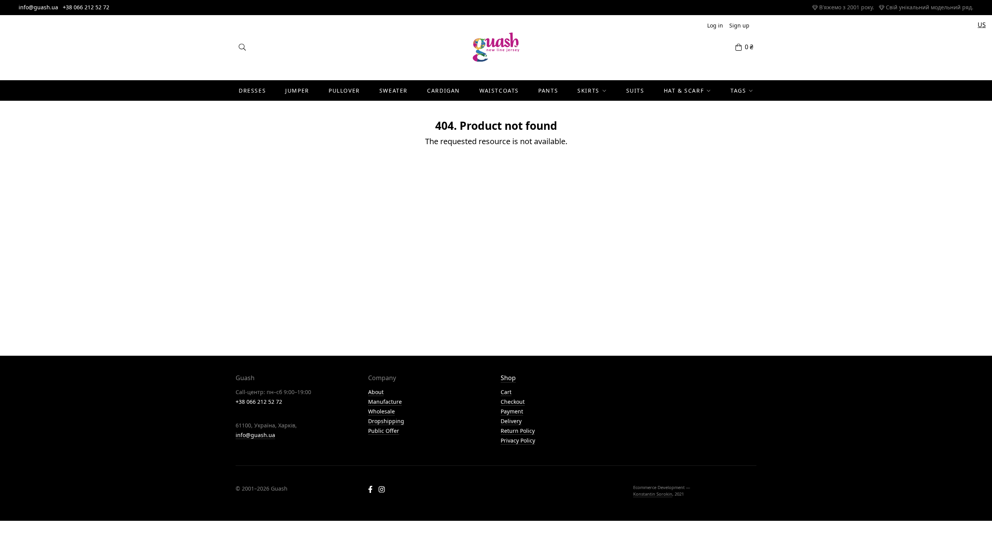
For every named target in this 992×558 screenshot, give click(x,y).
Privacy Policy (518, 440)
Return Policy (518, 430)
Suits (635, 90)
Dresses (252, 90)
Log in (715, 25)
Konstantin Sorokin (652, 494)
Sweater (393, 90)
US (982, 25)
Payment (512, 411)
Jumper (297, 90)
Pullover (344, 90)
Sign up (739, 25)
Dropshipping (386, 421)
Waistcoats (499, 90)
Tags (738, 90)
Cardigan (443, 90)
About (376, 392)
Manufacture (385, 401)
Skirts (588, 90)
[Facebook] (370, 490)
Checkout (513, 401)
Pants (548, 90)
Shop (508, 378)
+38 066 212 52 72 (86, 7)
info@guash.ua (38, 7)
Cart (506, 392)
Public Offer (383, 430)
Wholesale (381, 411)
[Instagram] (382, 490)
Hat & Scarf (684, 90)
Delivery (511, 421)
